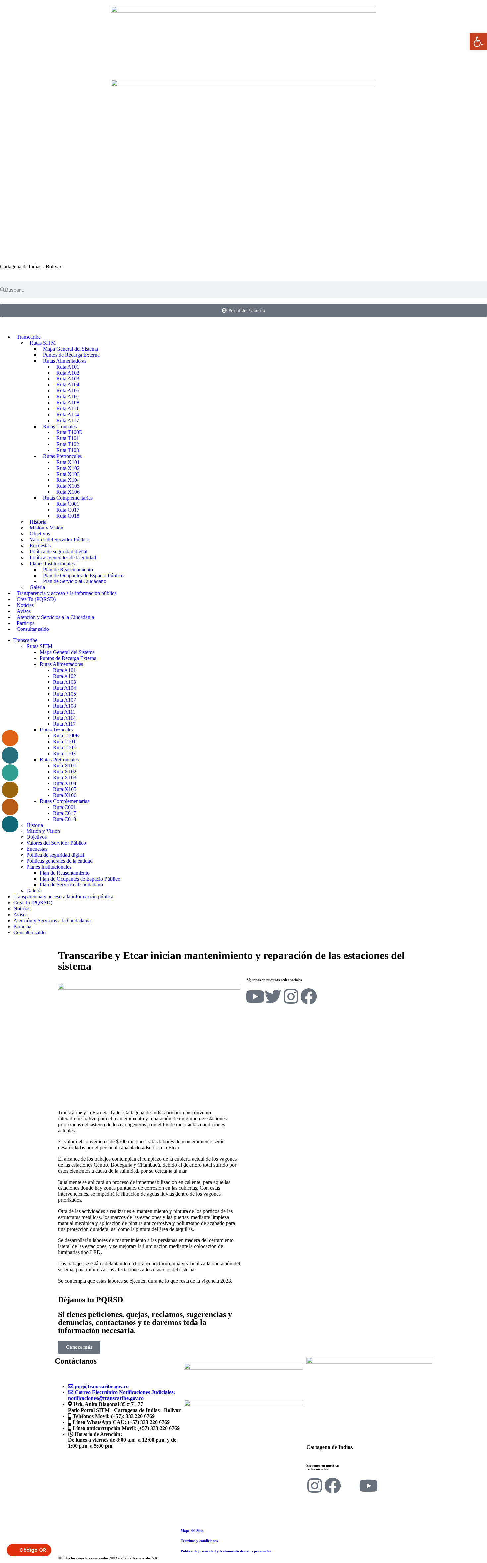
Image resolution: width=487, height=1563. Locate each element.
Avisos (20, 914)
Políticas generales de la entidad (60, 861)
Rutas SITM (39, 646)
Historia (35, 825)
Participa (22, 926)
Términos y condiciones (199, 1541)
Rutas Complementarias (64, 801)
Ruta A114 (64, 718)
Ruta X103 (64, 777)
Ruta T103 (64, 753)
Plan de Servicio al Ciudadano (74, 581)
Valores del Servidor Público (59, 539)
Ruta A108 (64, 706)
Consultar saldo (33, 629)
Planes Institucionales (49, 867)
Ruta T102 (64, 747)
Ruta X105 (64, 789)
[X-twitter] (350, 1485)
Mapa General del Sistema (67, 652)
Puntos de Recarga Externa (68, 658)
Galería (34, 890)
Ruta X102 (64, 771)
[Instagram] (291, 996)
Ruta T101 (64, 741)
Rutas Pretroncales (59, 759)
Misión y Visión (43, 831)
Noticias (21, 908)
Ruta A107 (64, 700)
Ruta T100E (66, 735)
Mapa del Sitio (192, 1531)
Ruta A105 (64, 694)
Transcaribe (25, 640)
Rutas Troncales (56, 729)
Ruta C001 (64, 807)
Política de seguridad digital (55, 855)
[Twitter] (273, 996)
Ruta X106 (64, 795)
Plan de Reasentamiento (65, 873)
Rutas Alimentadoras (61, 664)
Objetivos (37, 837)
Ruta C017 (64, 813)
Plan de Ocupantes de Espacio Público (80, 879)
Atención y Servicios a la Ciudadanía (55, 617)
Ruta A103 (64, 682)
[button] (478, 41)
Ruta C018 (67, 516)
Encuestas (37, 849)
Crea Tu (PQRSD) (32, 902)
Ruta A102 (64, 676)
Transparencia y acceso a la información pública (67, 593)
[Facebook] (308, 996)
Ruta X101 (64, 765)
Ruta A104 (64, 688)
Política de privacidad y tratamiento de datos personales (226, 1551)
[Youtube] (255, 996)
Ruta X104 (64, 783)
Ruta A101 (64, 670)
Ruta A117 (64, 724)
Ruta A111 (64, 712)
